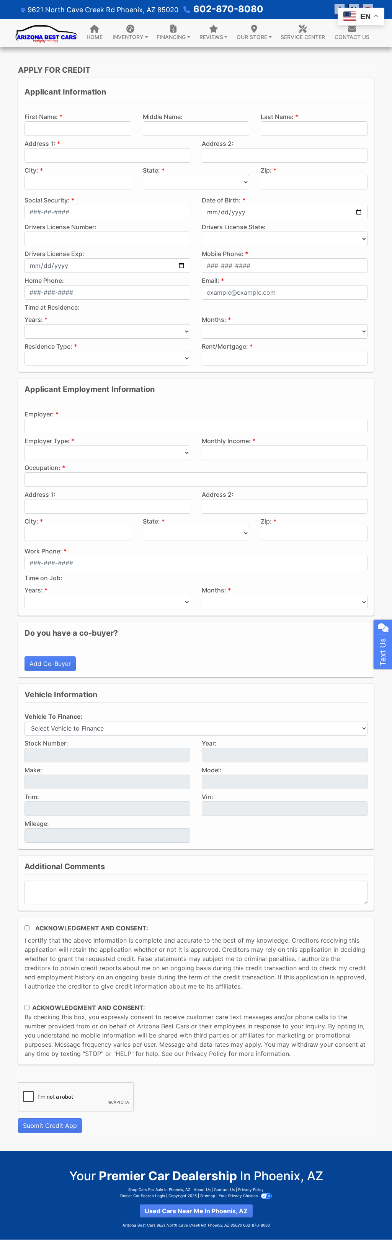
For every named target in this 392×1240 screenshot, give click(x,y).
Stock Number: (46, 743)
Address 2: (218, 143)
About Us (202, 1189)
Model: (212, 770)
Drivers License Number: (60, 227)
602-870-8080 (228, 9)
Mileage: (36, 823)
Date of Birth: (221, 200)
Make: (33, 770)
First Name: (41, 117)
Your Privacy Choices (239, 1195)
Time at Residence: (52, 307)
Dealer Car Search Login (142, 1195)
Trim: (31, 797)
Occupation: (42, 468)
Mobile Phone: (222, 254)
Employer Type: (47, 441)
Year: (209, 743)
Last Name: (277, 117)
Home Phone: (44, 280)
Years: (33, 319)
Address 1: (40, 143)
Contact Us (224, 1189)
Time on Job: (43, 578)
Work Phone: (43, 551)
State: (151, 170)
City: (31, 170)
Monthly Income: (226, 441)
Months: (214, 319)
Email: (210, 280)
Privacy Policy (206, 1053)
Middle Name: (163, 117)
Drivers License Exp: (54, 254)
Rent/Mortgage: (225, 346)
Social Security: (47, 200)
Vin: (207, 797)
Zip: (266, 170)
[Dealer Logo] (46, 32)
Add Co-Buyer (50, 663)
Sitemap (207, 1195)
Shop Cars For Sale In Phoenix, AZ (159, 1189)
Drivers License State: (234, 227)
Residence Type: (48, 346)
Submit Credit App (50, 1125)
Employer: (39, 414)
